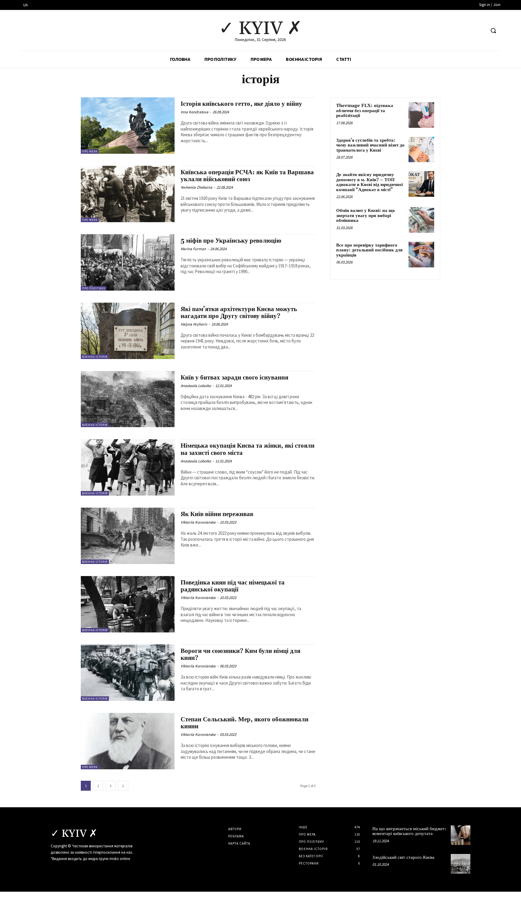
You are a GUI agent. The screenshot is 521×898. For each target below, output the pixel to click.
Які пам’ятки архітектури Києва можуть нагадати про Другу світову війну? (239, 312)
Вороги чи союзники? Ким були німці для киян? (240, 654)
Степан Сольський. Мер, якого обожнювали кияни (245, 723)
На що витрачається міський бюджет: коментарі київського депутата (409, 831)
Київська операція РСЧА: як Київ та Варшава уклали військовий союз (247, 176)
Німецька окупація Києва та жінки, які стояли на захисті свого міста (247, 449)
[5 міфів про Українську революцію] (128, 262)
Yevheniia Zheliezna (196, 187)
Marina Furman (193, 248)
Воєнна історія (95, 357)
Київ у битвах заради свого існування (234, 378)
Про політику (93, 288)
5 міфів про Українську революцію (231, 241)
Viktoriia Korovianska (198, 522)
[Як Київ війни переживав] (128, 536)
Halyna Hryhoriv (194, 324)
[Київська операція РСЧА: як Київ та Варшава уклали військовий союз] (128, 194)
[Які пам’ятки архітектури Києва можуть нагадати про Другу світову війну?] (128, 331)
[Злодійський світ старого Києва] (460, 864)
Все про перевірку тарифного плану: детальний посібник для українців (369, 250)
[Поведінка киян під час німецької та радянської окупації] (128, 604)
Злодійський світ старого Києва (403, 857)
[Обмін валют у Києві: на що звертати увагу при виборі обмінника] (421, 220)
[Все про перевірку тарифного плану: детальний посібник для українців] (421, 254)
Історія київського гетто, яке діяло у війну (241, 104)
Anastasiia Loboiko (196, 385)
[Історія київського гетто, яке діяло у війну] (128, 125)
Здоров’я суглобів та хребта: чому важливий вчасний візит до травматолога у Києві (370, 145)
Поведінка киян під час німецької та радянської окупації (233, 586)
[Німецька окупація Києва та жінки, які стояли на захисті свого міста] (128, 467)
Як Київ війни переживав (217, 514)
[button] (493, 30)
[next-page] (123, 786)
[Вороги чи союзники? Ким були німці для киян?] (128, 672)
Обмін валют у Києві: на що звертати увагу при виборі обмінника (365, 215)
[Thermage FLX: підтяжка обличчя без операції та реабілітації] (421, 115)
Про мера (89, 151)
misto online (119, 858)
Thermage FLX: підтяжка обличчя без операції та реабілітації (364, 110)
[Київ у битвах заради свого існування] (128, 399)
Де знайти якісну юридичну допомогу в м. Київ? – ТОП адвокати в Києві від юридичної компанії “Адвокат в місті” (369, 182)
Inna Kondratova (194, 112)
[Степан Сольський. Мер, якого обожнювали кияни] (128, 741)
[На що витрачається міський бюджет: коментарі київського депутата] (460, 835)
